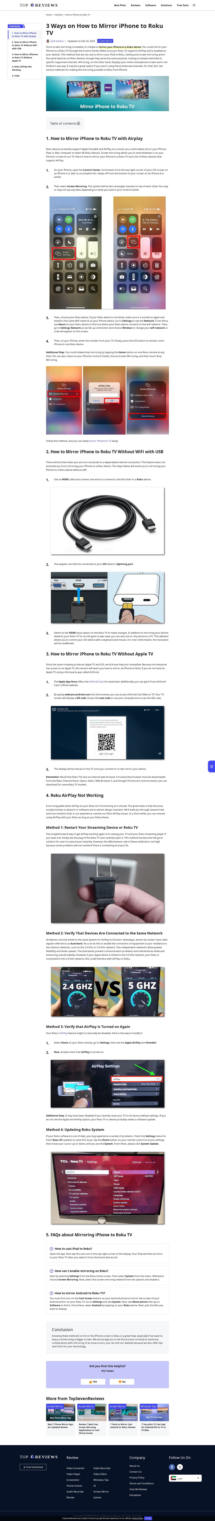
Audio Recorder (75, 1491)
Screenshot (73, 1480)
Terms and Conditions (141, 1483)
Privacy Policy (136, 1477)
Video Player (73, 1474)
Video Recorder (102, 1468)
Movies (70, 1497)
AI (94, 1485)
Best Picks (120, 5)
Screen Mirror (105, 40)
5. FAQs (16, 75)
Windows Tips (148, 1406)
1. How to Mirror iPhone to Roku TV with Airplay (24, 35)
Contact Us (135, 1471)
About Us (134, 1465)
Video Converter (76, 1468)
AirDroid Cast (96, 681)
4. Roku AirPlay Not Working (22, 68)
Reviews (135, 5)
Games (97, 1497)
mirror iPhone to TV (100, 441)
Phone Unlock (74, 1485)
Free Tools (183, 5)
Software (150, 5)
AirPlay (63, 1033)
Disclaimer (135, 1495)
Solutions (166, 5)
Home (49, 14)
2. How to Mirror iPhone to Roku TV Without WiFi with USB (24, 45)
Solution (59, 14)
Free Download (34, 1467)
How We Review (138, 1489)
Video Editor (100, 1474)
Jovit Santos (57, 41)
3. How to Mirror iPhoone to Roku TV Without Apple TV (25, 57)
